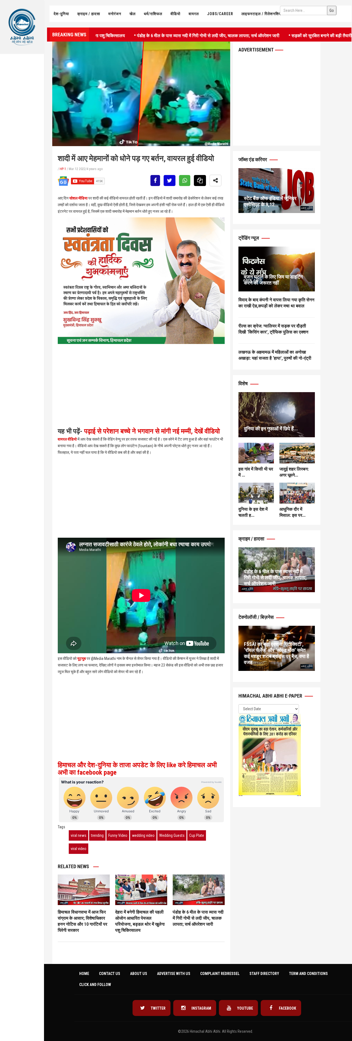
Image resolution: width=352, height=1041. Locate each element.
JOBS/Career (220, 14)
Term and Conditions (308, 973)
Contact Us (109, 973)
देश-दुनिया (61, 14)
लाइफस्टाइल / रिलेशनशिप (261, 14)
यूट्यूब (81, 658)
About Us (138, 973)
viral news (78, 835)
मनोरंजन (114, 14)
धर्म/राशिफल (153, 14)
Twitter (158, 1008)
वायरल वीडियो (67, 439)
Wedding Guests (172, 835)
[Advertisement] (22, 112)
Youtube (244, 1008)
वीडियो (175, 14)
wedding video (143, 835)
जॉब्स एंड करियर (253, 159)
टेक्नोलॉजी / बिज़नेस (256, 617)
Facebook (287, 1008)
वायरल (194, 14)
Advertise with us (173, 973)
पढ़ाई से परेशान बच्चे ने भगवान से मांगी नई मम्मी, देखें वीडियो (151, 431)
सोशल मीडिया (78, 198)
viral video (78, 848)
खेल (133, 14)
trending (97, 835)
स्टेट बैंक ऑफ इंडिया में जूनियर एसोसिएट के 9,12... (270, 201)
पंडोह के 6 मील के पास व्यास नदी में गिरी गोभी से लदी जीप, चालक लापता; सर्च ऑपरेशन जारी (181, 35)
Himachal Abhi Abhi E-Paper (270, 696)
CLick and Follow (95, 984)
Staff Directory (264, 973)
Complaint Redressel (220, 973)
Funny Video (117, 835)
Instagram (201, 1008)
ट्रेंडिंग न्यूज (249, 238)
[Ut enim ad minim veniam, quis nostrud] (276, 414)
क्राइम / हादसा (88, 14)
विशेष (243, 383)
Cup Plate (196, 835)
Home (84, 973)
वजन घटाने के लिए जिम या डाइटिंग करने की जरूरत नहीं (273, 280)
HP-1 (63, 169)
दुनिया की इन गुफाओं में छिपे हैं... (271, 428)
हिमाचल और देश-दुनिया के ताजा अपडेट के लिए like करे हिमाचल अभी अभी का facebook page (137, 768)
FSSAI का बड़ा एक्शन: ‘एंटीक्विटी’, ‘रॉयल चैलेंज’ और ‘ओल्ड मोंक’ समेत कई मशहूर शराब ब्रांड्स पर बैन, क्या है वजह (276, 653)
